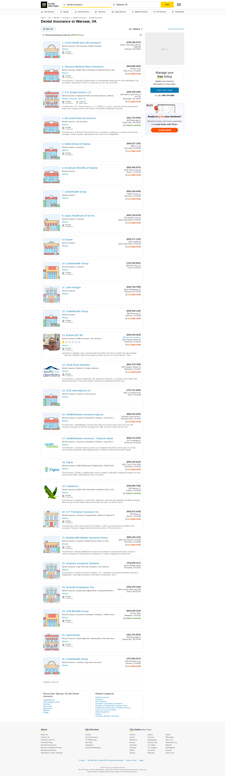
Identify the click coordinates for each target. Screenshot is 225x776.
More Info (82, 99)
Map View (49, 29)
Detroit (150, 735)
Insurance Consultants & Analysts (89, 418)
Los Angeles (152, 748)
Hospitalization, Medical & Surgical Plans (101, 515)
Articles (88, 735)
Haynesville (47, 708)
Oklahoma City (171, 742)
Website (65, 49)
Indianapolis (152, 740)
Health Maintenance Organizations (89, 466)
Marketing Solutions (48, 750)
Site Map (88, 742)
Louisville (151, 750)
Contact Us (45, 737)
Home (43, 18)
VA (49, 18)
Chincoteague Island (51, 702)
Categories (89, 745)
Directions (73, 99)
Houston (151, 737)
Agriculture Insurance (93, 662)
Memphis (151, 753)
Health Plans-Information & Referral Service (93, 70)
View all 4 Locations (133, 337)
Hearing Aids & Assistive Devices (104, 638)
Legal (141, 760)
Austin (132, 737)
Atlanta (132, 735)
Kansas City (152, 742)
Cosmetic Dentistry (91, 368)
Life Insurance (81, 46)
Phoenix (169, 750)
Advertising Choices (49, 745)
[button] (179, 5)
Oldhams (46, 710)
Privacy (82, 760)
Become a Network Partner (51, 748)
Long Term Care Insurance (114, 418)
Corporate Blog (46, 742)
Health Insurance (79, 18)
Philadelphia (170, 748)
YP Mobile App (91, 740)
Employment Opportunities (86, 591)
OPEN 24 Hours (77, 35)
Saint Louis (170, 753)
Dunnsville (47, 706)
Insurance (66, 18)
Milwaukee (170, 737)
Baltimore (133, 740)
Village (46, 712)
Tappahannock (49, 700)
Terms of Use (131, 760)
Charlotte (133, 745)
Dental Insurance (68, 46)
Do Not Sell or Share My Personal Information (105, 760)
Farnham (46, 704)
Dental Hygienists (83, 638)
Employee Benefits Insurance (109, 591)
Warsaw (57, 18)
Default (136, 29)
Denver (132, 753)
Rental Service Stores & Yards (97, 541)
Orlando (169, 745)
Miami (168, 735)
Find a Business (91, 737)
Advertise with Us (48, 740)
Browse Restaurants (93, 748)
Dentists (110, 96)
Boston (132, 742)
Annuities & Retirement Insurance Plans (111, 706)
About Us (44, 735)
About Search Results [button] (176, 29)
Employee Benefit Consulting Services (91, 96)
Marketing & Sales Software (52, 753)
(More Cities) (146, 730)
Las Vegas (152, 745)
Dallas (132, 750)
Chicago (133, 748)
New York (169, 740)
